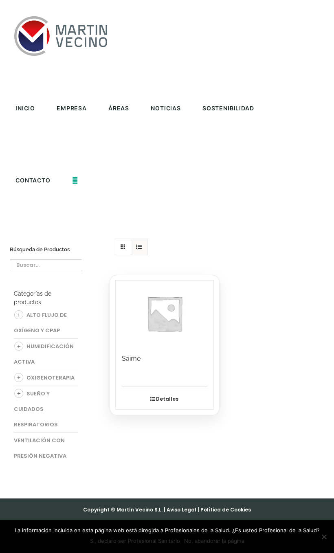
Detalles (167, 398)
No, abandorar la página (214, 541)
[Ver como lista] (139, 247)
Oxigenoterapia (50, 378)
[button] (75, 180)
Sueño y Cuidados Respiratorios (36, 409)
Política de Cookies (225, 509)
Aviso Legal (181, 509)
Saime (131, 358)
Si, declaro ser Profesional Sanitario (135, 541)
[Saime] (165, 313)
